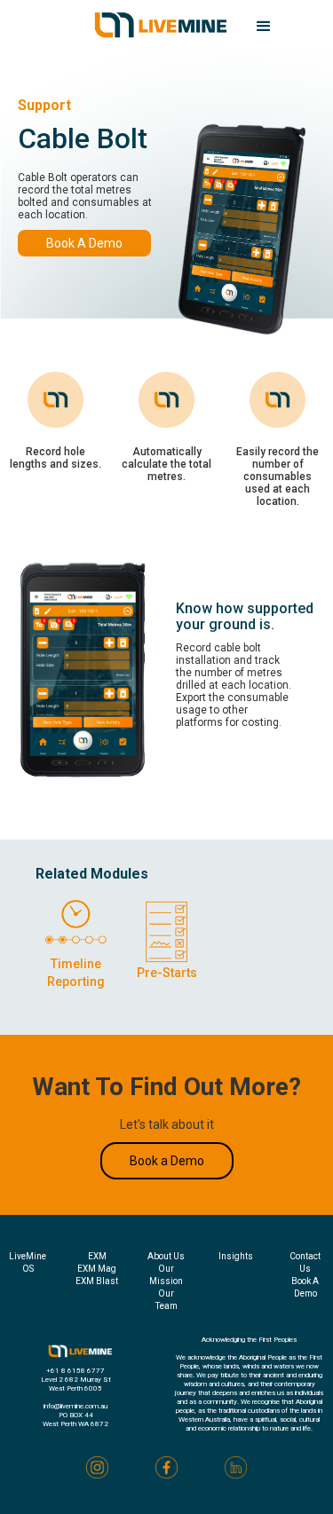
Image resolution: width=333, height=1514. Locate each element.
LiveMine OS (27, 1262)
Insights (235, 1256)
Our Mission (166, 1275)
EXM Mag (96, 1268)
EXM (97, 1256)
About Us (166, 1256)
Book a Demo (167, 1161)
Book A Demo (84, 243)
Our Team (166, 1300)
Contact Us (305, 1262)
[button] (263, 26)
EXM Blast (96, 1281)
